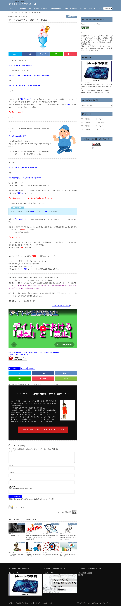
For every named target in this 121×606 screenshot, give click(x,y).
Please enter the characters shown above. (21, 488)
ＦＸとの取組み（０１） (88, 119)
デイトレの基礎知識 (55, 8)
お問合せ (11, 603)
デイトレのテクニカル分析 (87, 8)
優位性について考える (40, 8)
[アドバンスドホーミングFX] (60, 592)
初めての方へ (13, 8)
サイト (10, 479)
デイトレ (24, 368)
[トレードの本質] (96, 80)
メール (11, 472)
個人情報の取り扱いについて (24, 603)
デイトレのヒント (103, 8)
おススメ (32, 368)
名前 (11, 465)
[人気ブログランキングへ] (96, 144)
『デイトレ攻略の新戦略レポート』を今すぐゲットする (43, 429)
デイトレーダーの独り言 (70, 8)
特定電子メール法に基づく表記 (43, 603)
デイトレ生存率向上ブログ (24, 4)
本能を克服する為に (25, 8)
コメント (12, 451)
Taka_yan (100, 122)
